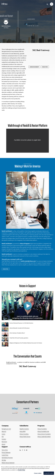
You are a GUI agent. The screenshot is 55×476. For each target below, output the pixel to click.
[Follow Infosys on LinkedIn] (20, 450)
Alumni (3, 444)
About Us (4, 431)
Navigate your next (6, 429)
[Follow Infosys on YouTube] (27, 450)
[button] (51, 4)
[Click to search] (47, 4)
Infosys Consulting (24, 434)
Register (45, 67)
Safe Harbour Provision (7, 457)
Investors (4, 439)
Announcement (34, 67)
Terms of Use (5, 450)
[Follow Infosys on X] (24, 450)
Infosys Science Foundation (44, 434)
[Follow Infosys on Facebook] (22, 450)
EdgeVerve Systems (24, 429)
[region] (27, 470)
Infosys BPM (22, 431)
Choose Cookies (37, 473)
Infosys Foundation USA (43, 431)
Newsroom (4, 441)
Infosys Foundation (42, 429)
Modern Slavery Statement (8, 462)
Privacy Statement (6, 452)
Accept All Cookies (48, 473)
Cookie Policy (5, 455)
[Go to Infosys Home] (5, 4)
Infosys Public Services (25, 436)
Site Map (4, 460)
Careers (3, 434)
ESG (3, 436)
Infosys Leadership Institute (44, 436)
